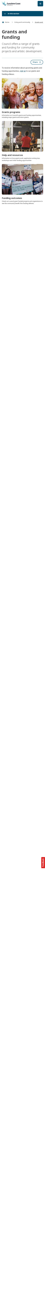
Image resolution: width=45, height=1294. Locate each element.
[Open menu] (40, 3)
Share (35, 62)
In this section (13, 14)
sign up (23, 71)
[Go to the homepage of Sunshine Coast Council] (18, 3)
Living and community (22, 22)
